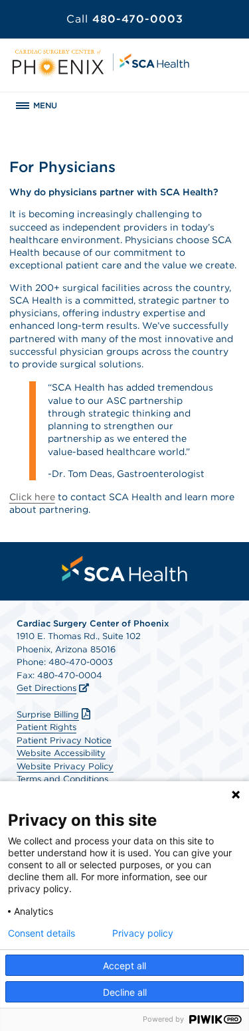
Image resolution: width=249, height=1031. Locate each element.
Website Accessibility (61, 753)
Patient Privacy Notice (64, 740)
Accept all (124, 965)
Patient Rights (46, 727)
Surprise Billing (48, 714)
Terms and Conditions (62, 779)
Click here (32, 497)
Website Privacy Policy (65, 766)
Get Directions (46, 688)
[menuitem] (124, 568)
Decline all (125, 992)
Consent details (41, 933)
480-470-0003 (124, 19)
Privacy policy (142, 933)
